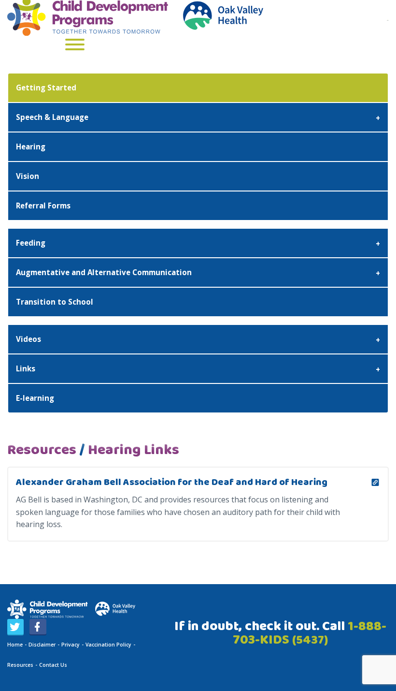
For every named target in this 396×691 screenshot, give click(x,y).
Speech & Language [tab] (52, 117)
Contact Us (53, 665)
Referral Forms (43, 205)
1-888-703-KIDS (309, 633)
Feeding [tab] (30, 243)
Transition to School (54, 302)
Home (15, 644)
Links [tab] (25, 368)
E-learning (35, 398)
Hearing (30, 146)
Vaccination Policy (108, 644)
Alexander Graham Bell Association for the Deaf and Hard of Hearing (171, 482)
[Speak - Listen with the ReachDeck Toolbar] (388, 19)
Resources (20, 665)
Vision (27, 176)
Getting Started (46, 87)
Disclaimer (42, 644)
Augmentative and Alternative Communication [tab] (104, 272)
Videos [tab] (28, 339)
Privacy (70, 644)
